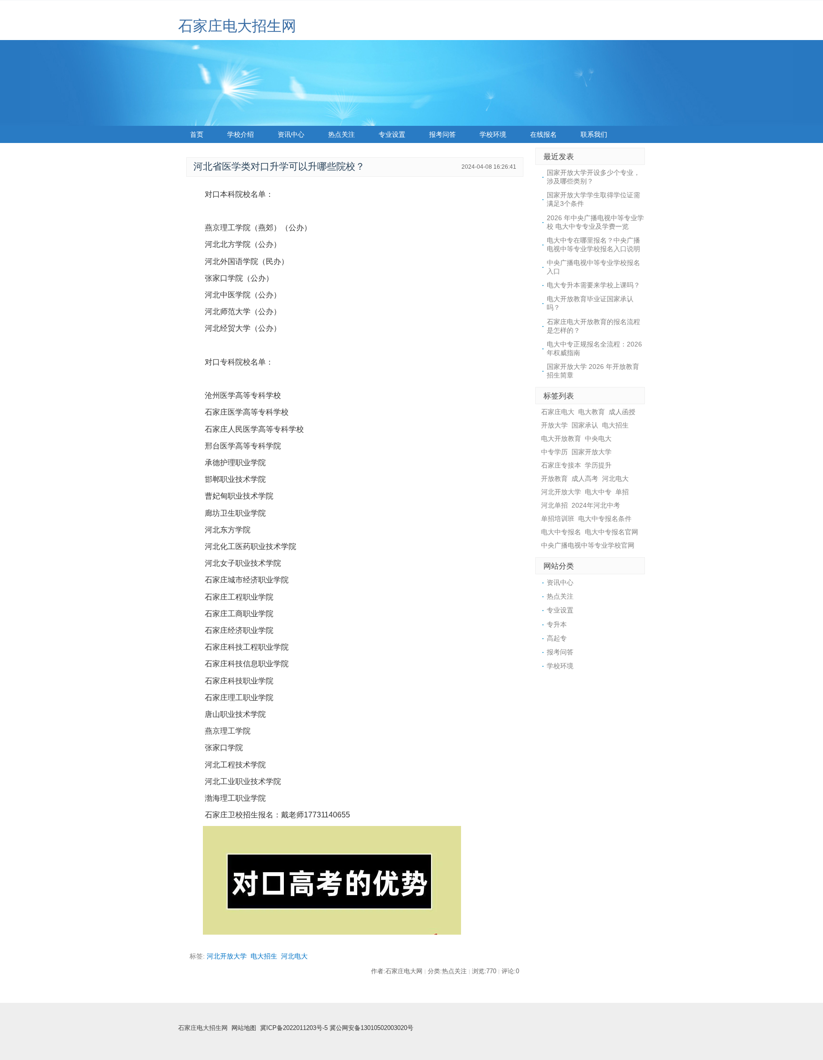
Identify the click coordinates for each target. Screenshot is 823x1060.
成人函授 (622, 412)
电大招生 (264, 956)
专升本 (557, 624)
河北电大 (294, 956)
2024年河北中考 (596, 505)
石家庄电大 (557, 412)
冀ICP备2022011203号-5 (294, 1028)
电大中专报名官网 (611, 532)
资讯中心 (291, 134)
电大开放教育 (561, 438)
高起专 (557, 638)
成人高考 (585, 478)
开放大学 (554, 425)
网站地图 (243, 1028)
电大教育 (591, 412)
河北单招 (554, 505)
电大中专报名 (561, 532)
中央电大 (598, 438)
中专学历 (554, 452)
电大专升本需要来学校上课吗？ (593, 285)
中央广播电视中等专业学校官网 (587, 545)
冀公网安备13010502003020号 (371, 1028)
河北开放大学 (227, 956)
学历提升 (598, 465)
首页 (196, 134)
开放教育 (554, 478)
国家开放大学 (592, 452)
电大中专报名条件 (605, 518)
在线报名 (543, 134)
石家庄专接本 (561, 465)
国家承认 (585, 425)
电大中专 (598, 492)
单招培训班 (557, 518)
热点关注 (341, 134)
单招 (622, 492)
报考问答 (442, 134)
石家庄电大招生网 (237, 26)
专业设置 (392, 134)
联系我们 (594, 134)
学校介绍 (240, 134)
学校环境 (493, 134)
